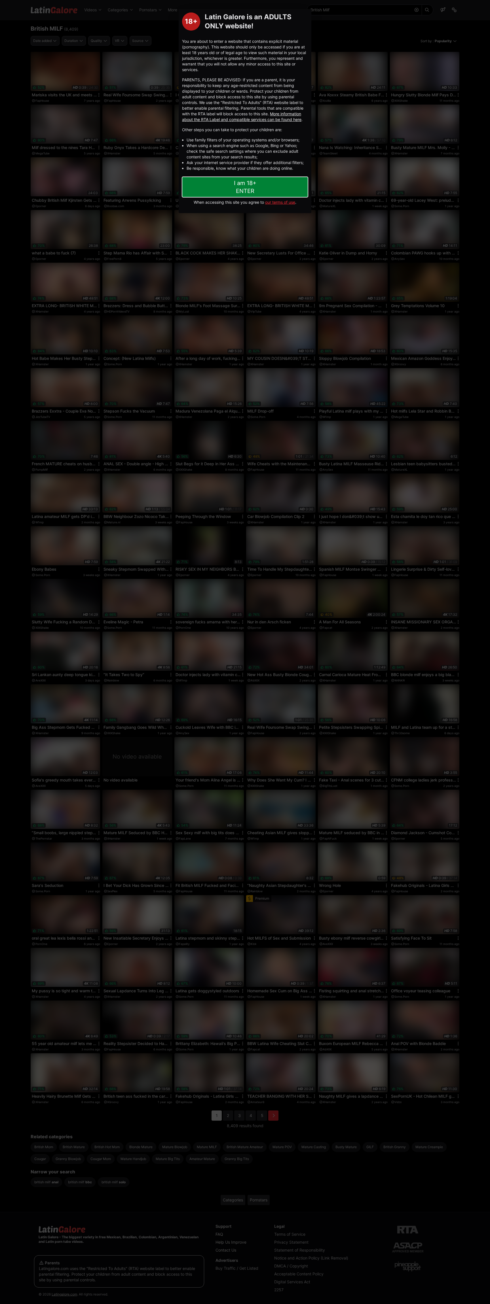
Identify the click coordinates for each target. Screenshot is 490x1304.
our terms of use (280, 202)
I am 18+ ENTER (245, 187)
